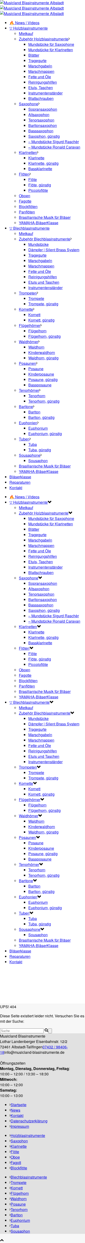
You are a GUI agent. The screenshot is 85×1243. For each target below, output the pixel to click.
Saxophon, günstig (44, 136)
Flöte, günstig (39, 185)
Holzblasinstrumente (28, 1135)
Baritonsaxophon (42, 125)
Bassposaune (39, 385)
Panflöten (27, 212)
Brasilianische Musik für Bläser (45, 217)
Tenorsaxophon (41, 120)
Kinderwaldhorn (41, 352)
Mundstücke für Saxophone (51, 44)
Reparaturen (19, 482)
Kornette (26, 309)
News (15, 1110)
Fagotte (25, 201)
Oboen (24, 195)
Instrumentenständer (45, 93)
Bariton (34, 412)
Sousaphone (29, 455)
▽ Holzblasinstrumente (28, 28)
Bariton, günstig (41, 417)
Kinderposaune (41, 374)
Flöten (24, 174)
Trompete (36, 298)
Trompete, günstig (43, 304)
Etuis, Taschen (40, 87)
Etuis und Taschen (43, 282)
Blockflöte (19, 1168)
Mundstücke (38, 244)
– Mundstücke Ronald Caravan (54, 147)
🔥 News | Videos (24, 22)
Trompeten (28, 293)
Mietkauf (26, 33)
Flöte (32, 179)
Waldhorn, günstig (43, 358)
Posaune (35, 368)
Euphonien (28, 422)
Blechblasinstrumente (29, 1177)
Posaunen (27, 363)
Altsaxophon (38, 114)
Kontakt (15, 487)
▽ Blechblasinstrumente (29, 228)
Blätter (33, 55)
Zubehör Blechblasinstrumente (44, 239)
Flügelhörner (29, 325)
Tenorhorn (36, 395)
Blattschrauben (41, 98)
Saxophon (19, 1141)
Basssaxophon (40, 131)
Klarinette (36, 158)
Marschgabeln (40, 66)
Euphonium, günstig (45, 433)
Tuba (32, 444)
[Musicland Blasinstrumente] (32, 8)
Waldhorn (36, 347)
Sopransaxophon (42, 109)
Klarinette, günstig (43, 163)
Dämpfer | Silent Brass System (53, 249)
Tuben (24, 439)
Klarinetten (28, 152)
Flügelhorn (37, 331)
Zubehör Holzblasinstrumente (43, 39)
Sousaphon (38, 460)
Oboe (15, 1157)
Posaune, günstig (43, 379)
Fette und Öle (39, 76)
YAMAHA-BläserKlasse (38, 222)
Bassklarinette (40, 168)
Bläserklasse (20, 477)
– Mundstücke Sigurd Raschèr (53, 141)
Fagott (16, 1162)
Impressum (20, 1126)
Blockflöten (28, 206)
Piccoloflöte (38, 190)
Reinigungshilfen (42, 82)
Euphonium (38, 428)
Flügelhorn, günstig (44, 336)
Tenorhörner (29, 390)
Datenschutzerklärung (29, 1121)
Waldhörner (28, 341)
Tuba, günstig (39, 449)
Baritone (26, 406)
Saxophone (28, 103)
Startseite (18, 1104)
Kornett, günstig (41, 320)
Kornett (34, 314)
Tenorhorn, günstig (44, 401)
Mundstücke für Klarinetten (50, 49)
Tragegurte (37, 60)
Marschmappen (41, 71)
